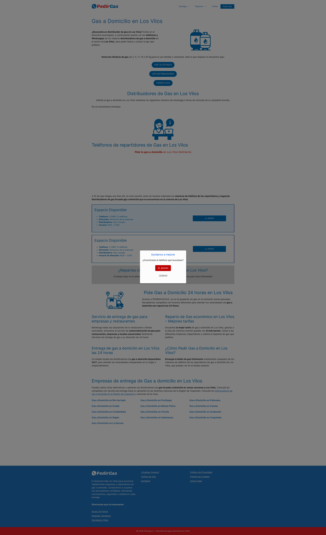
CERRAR (163, 275)
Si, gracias (163, 268)
